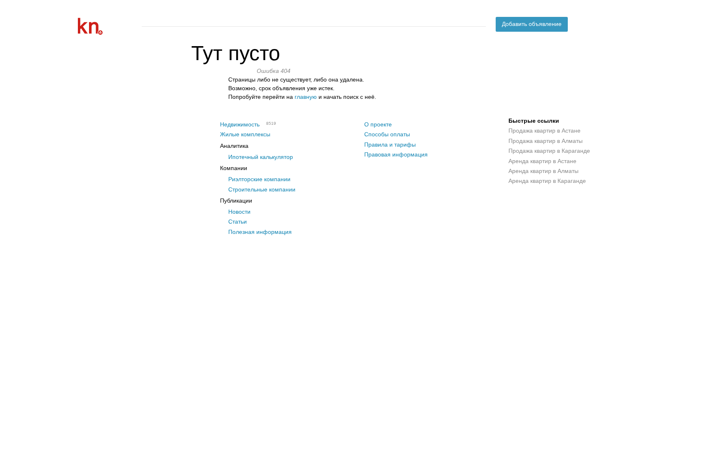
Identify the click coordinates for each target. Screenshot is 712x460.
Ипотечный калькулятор (260, 157)
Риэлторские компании (259, 179)
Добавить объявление (532, 24)
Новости (239, 211)
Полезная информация (260, 232)
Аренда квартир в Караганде (547, 180)
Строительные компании (261, 189)
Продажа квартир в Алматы (545, 141)
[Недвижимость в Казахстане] (107, 26)
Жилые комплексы (245, 134)
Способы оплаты (387, 134)
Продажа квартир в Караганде (549, 150)
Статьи (237, 221)
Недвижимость (240, 124)
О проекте (378, 124)
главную (306, 96)
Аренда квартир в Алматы (543, 171)
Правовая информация (396, 154)
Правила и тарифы (390, 144)
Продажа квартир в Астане (544, 130)
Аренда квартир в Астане (542, 161)
